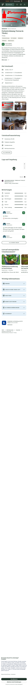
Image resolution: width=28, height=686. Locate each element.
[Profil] (24, 4)
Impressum (9, 324)
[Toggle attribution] (25, 177)
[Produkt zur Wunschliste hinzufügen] (24, 10)
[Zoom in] (24, 164)
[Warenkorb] (21, 4)
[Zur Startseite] (3, 4)
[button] (14, 17)
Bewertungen (17, 1)
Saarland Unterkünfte (6, 331)
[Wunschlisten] (17, 4)
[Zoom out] (24, 166)
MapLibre (22, 176)
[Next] (26, 17)
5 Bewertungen (8, 44)
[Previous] (2, 17)
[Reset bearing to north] (24, 168)
